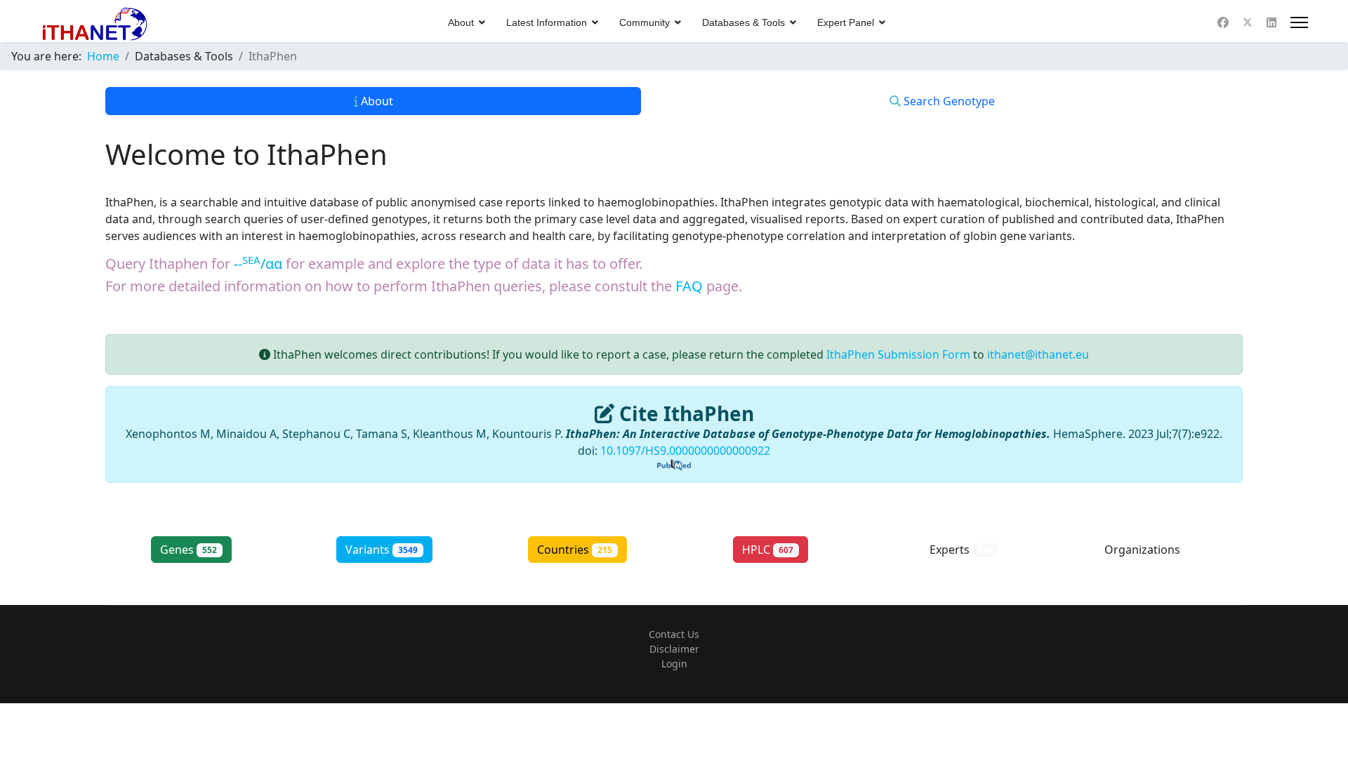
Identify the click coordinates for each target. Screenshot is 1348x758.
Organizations (1153, 549)
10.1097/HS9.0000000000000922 (685, 450)
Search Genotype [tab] (948, 101)
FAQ (689, 286)
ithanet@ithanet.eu (1038, 354)
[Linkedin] (1271, 22)
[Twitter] (1248, 22)
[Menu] (1299, 22)
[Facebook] (1223, 22)
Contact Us (674, 634)
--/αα (258, 263)
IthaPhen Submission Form (898, 354)
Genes (188, 549)
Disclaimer (674, 649)
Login (674, 663)
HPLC (767, 549)
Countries (574, 549)
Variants (381, 549)
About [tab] (375, 101)
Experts (961, 549)
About (461, 22)
